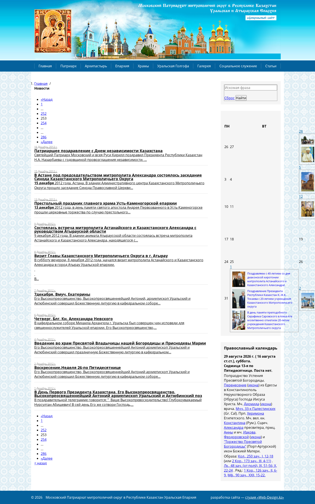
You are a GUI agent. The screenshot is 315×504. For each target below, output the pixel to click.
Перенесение (235, 385)
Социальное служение (238, 66)
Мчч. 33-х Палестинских (255, 408)
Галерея (204, 66)
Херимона (255, 413)
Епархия (122, 66)
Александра (233, 427)
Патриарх (68, 66)
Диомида (251, 404)
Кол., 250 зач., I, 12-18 (255, 456)
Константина (234, 422)
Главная (45, 66)
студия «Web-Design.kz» (264, 497)
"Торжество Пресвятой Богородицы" (243, 444)
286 (43, 137)
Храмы (143, 66)
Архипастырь (96, 66)
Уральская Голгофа (173, 66)
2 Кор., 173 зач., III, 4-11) (251, 461)
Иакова (249, 432)
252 (43, 113)
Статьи (270, 66)
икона (253, 385)
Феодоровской (236, 437)
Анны (228, 432)
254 (43, 123)
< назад (40, 463)
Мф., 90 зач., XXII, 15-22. (247, 475)
